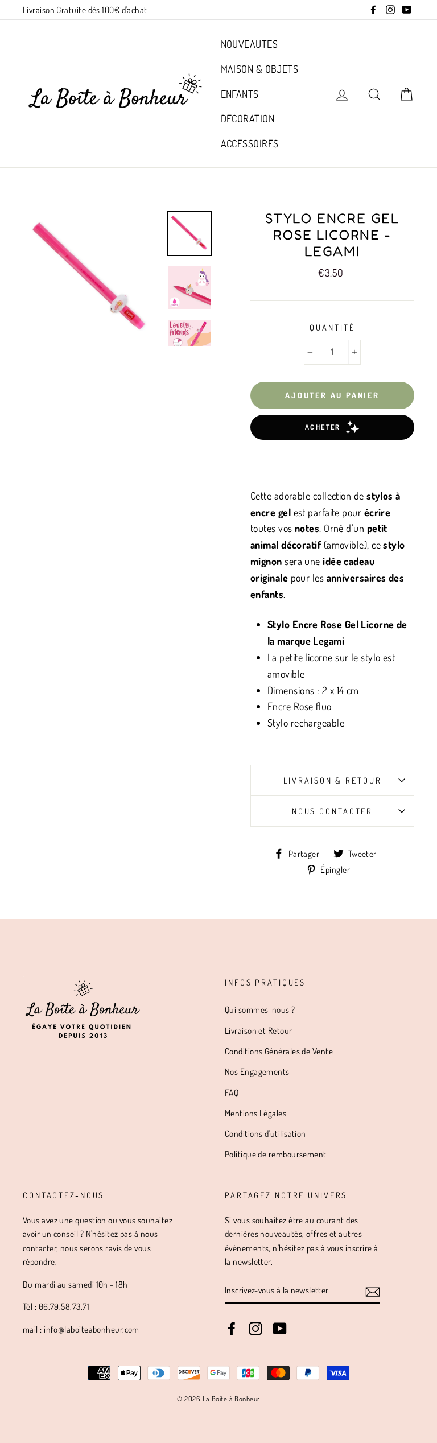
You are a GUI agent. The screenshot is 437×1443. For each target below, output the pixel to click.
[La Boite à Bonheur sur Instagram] (255, 1328)
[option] (90, 278)
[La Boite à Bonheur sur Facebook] (231, 1328)
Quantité (332, 327)
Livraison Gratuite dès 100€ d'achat (85, 9)
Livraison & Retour (332, 780)
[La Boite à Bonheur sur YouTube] (280, 1328)
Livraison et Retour (258, 1030)
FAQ (231, 1092)
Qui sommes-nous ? (260, 1009)
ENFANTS (240, 94)
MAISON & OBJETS (260, 69)
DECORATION (248, 118)
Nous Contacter (332, 811)
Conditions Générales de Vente (279, 1051)
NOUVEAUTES (249, 44)
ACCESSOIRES (250, 143)
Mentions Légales (255, 1113)
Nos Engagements (257, 1071)
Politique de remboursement (276, 1154)
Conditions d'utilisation (265, 1133)
